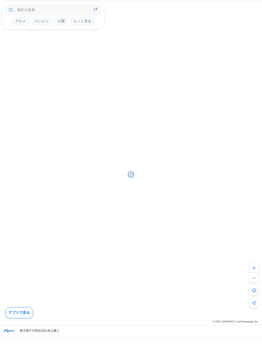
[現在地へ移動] (254, 303)
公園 (61, 21)
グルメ (20, 21)
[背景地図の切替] (254, 290)
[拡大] (254, 268)
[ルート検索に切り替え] (95, 9)
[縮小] (254, 278)
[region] (131, 174)
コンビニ (42, 21)
